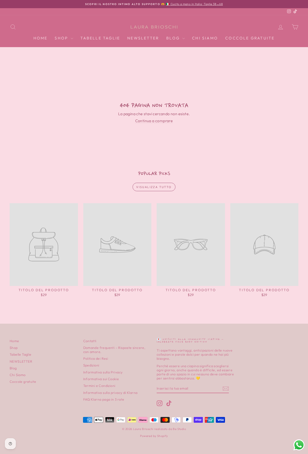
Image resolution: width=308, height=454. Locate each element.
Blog (173, 38)
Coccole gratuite (250, 38)
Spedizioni (91, 365)
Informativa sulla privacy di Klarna (110, 393)
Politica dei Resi (95, 358)
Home (40, 38)
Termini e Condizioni (99, 386)
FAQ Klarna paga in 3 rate (103, 399)
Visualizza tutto (154, 187)
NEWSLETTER (143, 38)
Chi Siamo (205, 38)
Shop (62, 38)
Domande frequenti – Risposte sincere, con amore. (114, 350)
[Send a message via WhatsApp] (299, 445)
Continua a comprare (154, 120)
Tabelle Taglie (100, 38)
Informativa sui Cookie (101, 379)
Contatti (89, 341)
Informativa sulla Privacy (103, 372)
